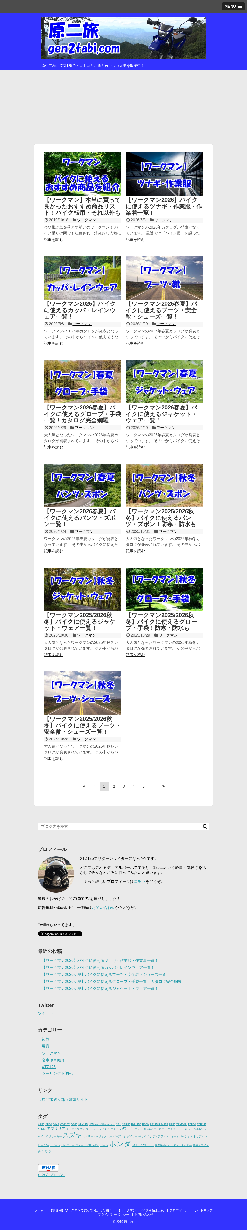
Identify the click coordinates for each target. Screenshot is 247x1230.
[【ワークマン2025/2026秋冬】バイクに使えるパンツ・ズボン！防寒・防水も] (164, 485)
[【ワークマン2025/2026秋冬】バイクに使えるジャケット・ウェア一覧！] (82, 589)
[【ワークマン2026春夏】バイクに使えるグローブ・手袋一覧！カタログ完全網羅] (82, 381)
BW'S (56, 1124)
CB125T (65, 1124)
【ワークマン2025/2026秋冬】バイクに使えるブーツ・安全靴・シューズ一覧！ (82, 725)
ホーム (39, 1210)
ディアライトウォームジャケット (172, 1136)
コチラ (139, 881)
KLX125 (83, 1124)
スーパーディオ (116, 1136)
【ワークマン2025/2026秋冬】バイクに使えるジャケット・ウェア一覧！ (80, 621)
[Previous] (94, 786)
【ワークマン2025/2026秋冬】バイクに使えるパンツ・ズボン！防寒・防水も (161, 517)
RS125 (154, 1124)
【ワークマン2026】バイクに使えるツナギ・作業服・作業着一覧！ (164, 206)
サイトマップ (203, 1210)
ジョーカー (55, 1136)
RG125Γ (136, 1124)
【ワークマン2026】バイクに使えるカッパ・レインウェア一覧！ (80, 310)
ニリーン (55, 1145)
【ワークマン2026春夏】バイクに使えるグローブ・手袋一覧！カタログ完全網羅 (82, 413)
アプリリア (56, 1128)
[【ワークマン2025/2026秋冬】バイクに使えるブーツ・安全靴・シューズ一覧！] (82, 693)
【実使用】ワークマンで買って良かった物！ (80, 1210)
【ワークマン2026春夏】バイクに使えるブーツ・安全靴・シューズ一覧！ (161, 310)
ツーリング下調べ (57, 1073)
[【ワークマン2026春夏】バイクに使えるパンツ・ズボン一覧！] (82, 485)
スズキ (72, 1135)
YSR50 (42, 1128)
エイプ (114, 1128)
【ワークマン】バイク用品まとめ (140, 1210)
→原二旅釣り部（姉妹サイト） (65, 1099)
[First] (84, 786)
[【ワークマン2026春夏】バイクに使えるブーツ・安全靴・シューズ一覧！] (164, 278)
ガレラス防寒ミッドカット (151, 1128)
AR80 (48, 1124)
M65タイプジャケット (102, 1124)
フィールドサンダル (87, 1145)
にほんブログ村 (51, 1175)
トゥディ (198, 1136)
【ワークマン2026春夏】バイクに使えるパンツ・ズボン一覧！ (80, 517)
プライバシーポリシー (113, 1214)
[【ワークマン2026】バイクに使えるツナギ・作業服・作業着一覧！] (164, 174)
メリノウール (143, 1145)
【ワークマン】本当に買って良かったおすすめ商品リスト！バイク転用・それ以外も (82, 206)
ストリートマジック (94, 1136)
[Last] (163, 786)
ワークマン (86, 220)
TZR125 (201, 1124)
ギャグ (172, 1128)
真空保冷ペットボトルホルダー (173, 1145)
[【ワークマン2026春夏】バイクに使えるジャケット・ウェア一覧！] (164, 381)
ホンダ (120, 1144)
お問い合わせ (103, 908)
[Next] (153, 786)
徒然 (45, 1039)
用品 (45, 1046)
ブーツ (104, 1145)
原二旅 (128, 1221)
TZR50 (192, 1124)
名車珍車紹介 (53, 1060)
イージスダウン (75, 1128)
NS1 (118, 1124)
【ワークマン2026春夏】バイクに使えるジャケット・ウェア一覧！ (162, 413)
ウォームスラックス (98, 1128)
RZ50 (172, 1124)
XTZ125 (49, 1067)
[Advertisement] (123, 107)
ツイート (45, 1013)
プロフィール (179, 1210)
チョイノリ (145, 1136)
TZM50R (181, 1124)
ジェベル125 (195, 1128)
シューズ (182, 1128)
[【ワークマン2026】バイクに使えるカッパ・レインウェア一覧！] (82, 278)
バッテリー (68, 1145)
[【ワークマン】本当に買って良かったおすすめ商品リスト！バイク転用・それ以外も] (82, 174)
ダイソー (132, 1136)
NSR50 (126, 1124)
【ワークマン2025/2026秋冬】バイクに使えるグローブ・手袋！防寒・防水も (161, 621)
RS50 (145, 1124)
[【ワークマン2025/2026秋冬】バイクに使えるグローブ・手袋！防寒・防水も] (164, 589)
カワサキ (126, 1128)
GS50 (74, 1124)
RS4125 (163, 1124)
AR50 (41, 1124)
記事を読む (53, 240)
